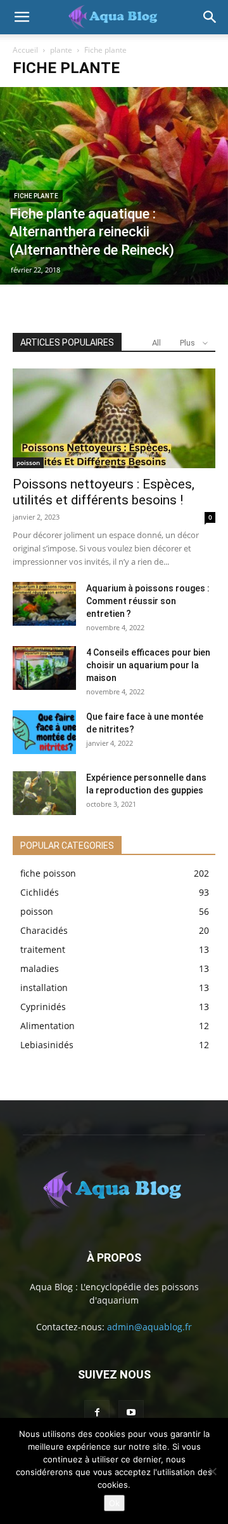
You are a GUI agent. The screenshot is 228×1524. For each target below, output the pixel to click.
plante (61, 49)
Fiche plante (36, 195)
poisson (28, 462)
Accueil (25, 49)
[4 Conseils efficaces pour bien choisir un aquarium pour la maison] (44, 668)
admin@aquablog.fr (149, 1327)
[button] (21, 17)
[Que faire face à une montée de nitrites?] (44, 732)
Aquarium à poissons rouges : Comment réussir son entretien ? (148, 601)
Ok (114, 1503)
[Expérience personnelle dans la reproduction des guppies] (44, 793)
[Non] (212, 1471)
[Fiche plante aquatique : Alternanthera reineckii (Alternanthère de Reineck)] (114, 186)
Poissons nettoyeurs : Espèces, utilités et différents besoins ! (103, 492)
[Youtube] (131, 1413)
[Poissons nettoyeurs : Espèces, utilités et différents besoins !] (114, 418)
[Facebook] (97, 1413)
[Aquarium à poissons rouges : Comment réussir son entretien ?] (44, 604)
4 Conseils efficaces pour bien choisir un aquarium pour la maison (148, 665)
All (156, 342)
